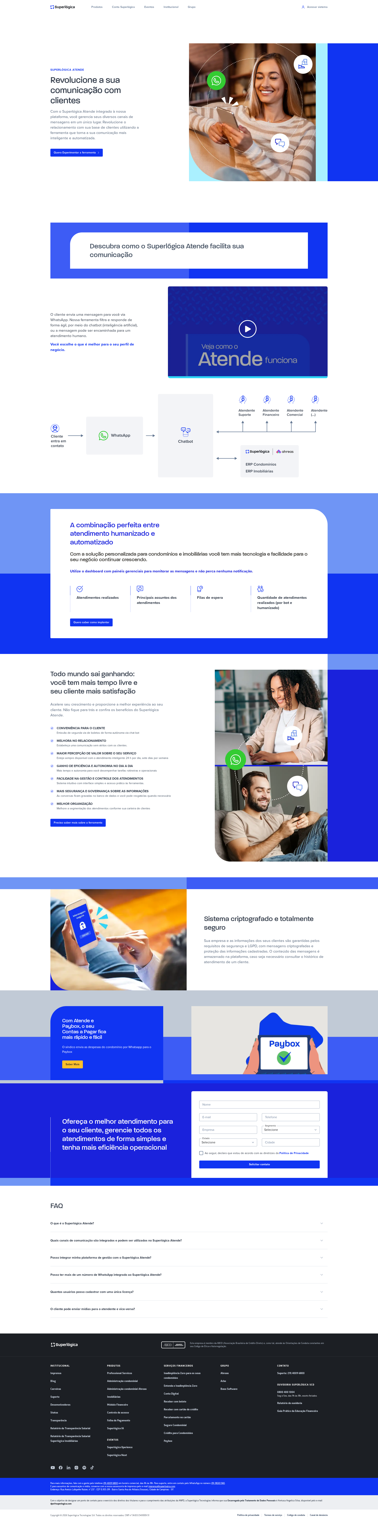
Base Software (228, 1389)
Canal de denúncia (319, 1515)
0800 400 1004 (286, 1392)
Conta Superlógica (123, 7)
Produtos (97, 7)
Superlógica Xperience (119, 1447)
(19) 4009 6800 (110, 1483)
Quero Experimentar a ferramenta (75, 152)
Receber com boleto (175, 1401)
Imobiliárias (113, 1397)
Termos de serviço (273, 1515)
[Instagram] (76, 1467)
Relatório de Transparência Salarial (70, 1428)
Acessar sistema (317, 7)
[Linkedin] (68, 1467)
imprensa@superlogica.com (161, 1486)
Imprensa (55, 1373)
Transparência (58, 1420)
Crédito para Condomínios (178, 1433)
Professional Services (119, 1373)
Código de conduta (296, 1515)
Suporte (54, 1397)
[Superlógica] (62, 7)
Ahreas (224, 1373)
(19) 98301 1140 (218, 1483)
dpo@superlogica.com (60, 1503)
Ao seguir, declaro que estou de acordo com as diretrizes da (257, 1153)
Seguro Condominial (175, 1425)
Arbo (223, 1381)
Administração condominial (122, 1381)
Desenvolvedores (60, 1405)
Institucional (171, 7)
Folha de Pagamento (118, 1420)
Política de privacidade (248, 1515)
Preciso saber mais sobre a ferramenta (78, 822)
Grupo (191, 7)
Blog (53, 1381)
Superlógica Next (117, 1455)
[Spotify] (84, 1467)
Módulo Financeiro (117, 1405)
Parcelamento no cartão (177, 1417)
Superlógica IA (115, 1428)
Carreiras (55, 1389)
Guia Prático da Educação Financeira (297, 1411)
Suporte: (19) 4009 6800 (291, 1373)
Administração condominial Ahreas (127, 1389)
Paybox (168, 1441)
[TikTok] (92, 1467)
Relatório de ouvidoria (289, 1403)
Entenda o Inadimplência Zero (180, 1386)
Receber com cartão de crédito (181, 1409)
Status (54, 1412)
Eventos (149, 7)
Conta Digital (171, 1394)
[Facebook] (60, 1467)
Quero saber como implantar (91, 622)
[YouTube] (52, 1467)
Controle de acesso (118, 1412)
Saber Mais (73, 1064)
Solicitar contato (259, 1164)
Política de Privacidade (294, 1153)
